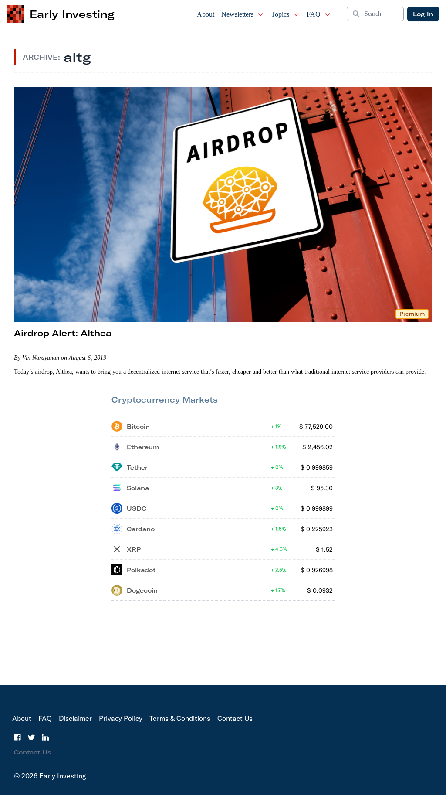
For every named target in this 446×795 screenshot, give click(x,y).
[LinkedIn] (45, 737)
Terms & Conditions (179, 718)
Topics (280, 14)
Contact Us (235, 718)
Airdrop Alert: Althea (63, 333)
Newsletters (237, 14)
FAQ (314, 14)
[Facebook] (17, 737)
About (205, 14)
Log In (423, 14)
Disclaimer (75, 718)
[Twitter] (31, 737)
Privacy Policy (120, 718)
